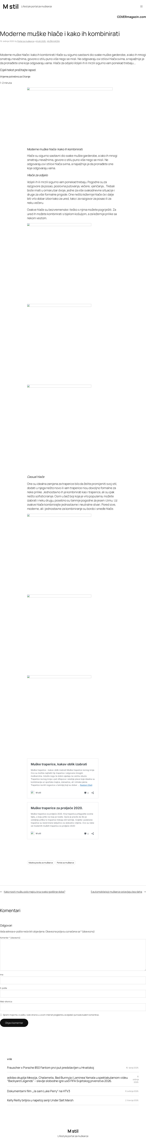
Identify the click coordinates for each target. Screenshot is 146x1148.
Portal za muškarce (25, 41)
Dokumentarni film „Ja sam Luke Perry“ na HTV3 (38, 1091)
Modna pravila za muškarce (41, 862)
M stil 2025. (41, 41)
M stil (11, 6)
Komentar (10, 937)
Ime (1, 974)
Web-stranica (6, 1001)
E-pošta (3, 988)
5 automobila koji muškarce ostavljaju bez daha (116, 891)
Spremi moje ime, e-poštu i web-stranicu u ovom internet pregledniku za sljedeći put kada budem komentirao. (51, 1014)
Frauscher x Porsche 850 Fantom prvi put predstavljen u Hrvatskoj (50, 1067)
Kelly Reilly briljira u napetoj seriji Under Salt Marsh (40, 1100)
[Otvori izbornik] (141, 6)
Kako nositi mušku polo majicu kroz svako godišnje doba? (34, 891)
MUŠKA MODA (53, 41)
